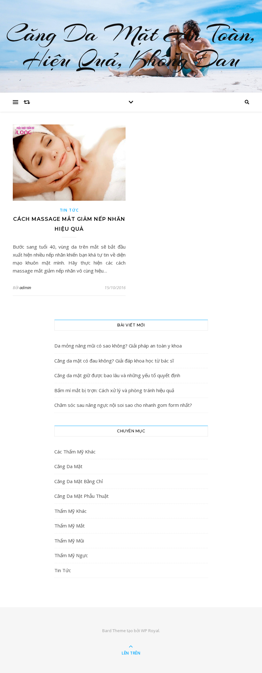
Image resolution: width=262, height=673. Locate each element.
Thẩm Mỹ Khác (70, 511)
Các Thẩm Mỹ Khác (75, 451)
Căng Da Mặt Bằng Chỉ (78, 481)
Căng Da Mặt (68, 466)
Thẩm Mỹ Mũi (69, 540)
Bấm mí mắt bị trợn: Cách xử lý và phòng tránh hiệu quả (114, 390)
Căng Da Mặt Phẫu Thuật (81, 496)
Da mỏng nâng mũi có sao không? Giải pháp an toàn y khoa (118, 345)
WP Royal (150, 630)
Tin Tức (69, 210)
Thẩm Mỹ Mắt (69, 525)
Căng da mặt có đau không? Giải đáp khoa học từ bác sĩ (114, 360)
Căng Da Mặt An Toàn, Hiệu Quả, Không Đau (131, 46)
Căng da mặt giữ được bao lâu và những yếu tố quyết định (117, 375)
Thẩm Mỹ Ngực (71, 555)
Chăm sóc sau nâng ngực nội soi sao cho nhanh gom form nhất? (123, 405)
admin (25, 287)
